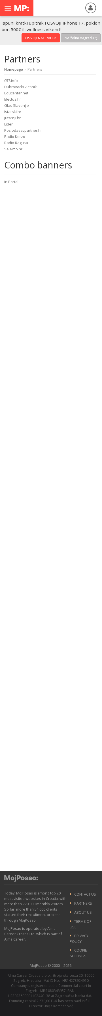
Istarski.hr (12, 111)
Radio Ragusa (16, 142)
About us (83, 912)
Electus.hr (12, 99)
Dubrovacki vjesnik (20, 86)
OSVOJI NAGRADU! (40, 37)
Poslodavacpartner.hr (23, 130)
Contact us (85, 894)
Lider (8, 124)
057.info (11, 80)
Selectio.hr (13, 148)
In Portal (11, 181)
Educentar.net (16, 93)
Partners (83, 903)
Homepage (13, 69)
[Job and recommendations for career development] (21, 880)
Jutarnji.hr (12, 117)
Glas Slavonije (16, 105)
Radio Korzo (14, 136)
